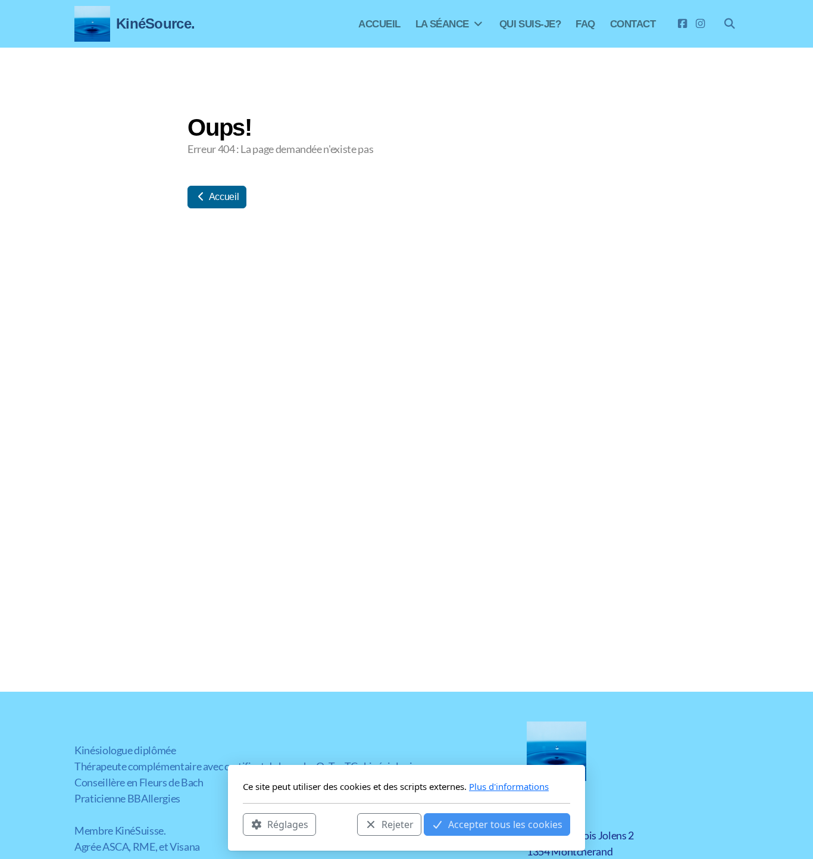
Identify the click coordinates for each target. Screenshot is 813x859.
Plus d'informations (509, 786)
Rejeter (398, 823)
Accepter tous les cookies (505, 823)
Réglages (287, 823)
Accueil (223, 197)
